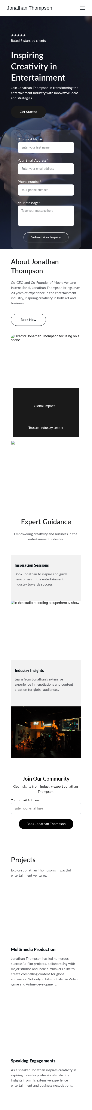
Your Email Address (25, 800)
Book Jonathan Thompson (46, 824)
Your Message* (29, 203)
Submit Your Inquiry (46, 237)
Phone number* (29, 181)
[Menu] (82, 8)
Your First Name (30, 139)
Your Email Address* (33, 160)
